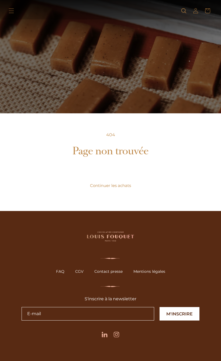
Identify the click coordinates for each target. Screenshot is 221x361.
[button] (11, 11)
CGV (79, 271)
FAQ (60, 271)
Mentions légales (149, 271)
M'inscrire (179, 313)
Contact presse (108, 271)
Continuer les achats (110, 185)
